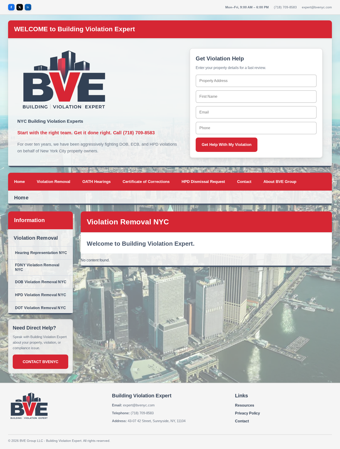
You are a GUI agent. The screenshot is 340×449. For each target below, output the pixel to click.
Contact (242, 421)
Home (21, 198)
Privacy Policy (247, 413)
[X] (19, 7)
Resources (244, 405)
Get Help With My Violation (226, 144)
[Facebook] (11, 7)
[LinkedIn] (28, 7)
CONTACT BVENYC (40, 362)
